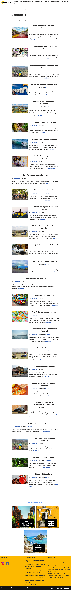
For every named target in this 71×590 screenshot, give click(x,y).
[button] (18, 1)
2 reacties (47, 106)
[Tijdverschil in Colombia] (20, 479)
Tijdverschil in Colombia (44, 474)
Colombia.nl (34, 31)
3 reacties (47, 264)
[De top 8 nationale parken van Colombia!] (20, 108)
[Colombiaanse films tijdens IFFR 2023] (20, 52)
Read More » (34, 40)
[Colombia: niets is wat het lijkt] (20, 127)
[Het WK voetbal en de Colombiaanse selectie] (20, 231)
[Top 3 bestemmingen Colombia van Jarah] (20, 212)
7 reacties (47, 315)
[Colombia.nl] (6, 2)
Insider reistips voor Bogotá (44, 366)
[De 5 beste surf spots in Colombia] (20, 144)
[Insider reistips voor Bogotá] (20, 371)
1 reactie (47, 193)
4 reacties (47, 87)
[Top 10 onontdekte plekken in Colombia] (20, 32)
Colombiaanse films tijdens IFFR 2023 (34, 578)
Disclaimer (67, 588)
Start (13, 10)
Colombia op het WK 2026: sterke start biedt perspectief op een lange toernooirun (35, 566)
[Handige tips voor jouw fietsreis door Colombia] (20, 71)
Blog (15, 3)
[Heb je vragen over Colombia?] (20, 462)
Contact (51, 588)
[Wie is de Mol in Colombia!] (20, 194)
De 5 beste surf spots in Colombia (44, 139)
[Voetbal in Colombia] (20, 353)
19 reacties (48, 460)
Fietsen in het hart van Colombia (44, 262)
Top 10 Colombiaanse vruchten (44, 312)
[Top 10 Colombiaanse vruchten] (20, 316)
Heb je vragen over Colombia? (44, 457)
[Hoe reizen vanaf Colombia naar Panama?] (20, 334)
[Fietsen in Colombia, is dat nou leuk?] (20, 89)
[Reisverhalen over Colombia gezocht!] (20, 444)
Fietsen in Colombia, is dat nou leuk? (44, 85)
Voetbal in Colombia (44, 348)
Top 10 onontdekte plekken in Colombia (35, 575)
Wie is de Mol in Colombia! (44, 190)
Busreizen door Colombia (44, 295)
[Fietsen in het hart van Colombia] (20, 266)
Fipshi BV (29, 588)
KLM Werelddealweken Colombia (35, 175)
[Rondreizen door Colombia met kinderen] (20, 389)
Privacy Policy (58, 588)
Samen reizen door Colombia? (35, 423)
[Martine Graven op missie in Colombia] (20, 161)
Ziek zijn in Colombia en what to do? (44, 245)
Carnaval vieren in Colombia (35, 278)
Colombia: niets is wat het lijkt (44, 122)
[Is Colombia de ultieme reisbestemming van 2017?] (20, 409)
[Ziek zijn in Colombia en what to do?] (20, 249)
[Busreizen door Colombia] (20, 300)
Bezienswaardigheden (26, 1)
